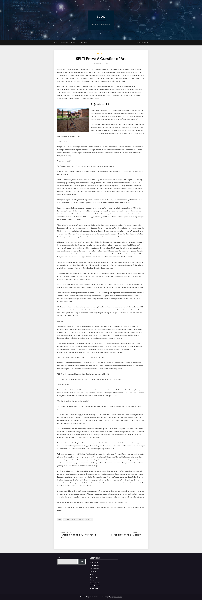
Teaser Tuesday (95, 583)
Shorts (101, 53)
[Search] (81, 561)
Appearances (94, 562)
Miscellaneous (94, 568)
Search (59, 557)
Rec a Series (94, 577)
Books (73, 43)
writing (89, 519)
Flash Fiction (83, 43)
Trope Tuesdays (95, 586)
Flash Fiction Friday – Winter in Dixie (78, 536)
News (91, 574)
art (59, 519)
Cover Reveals (94, 565)
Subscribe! (64, 43)
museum (65, 89)
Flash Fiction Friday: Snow (126, 535)
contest (67, 519)
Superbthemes (117, 597)
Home (56, 43)
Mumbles (93, 571)
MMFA (74, 519)
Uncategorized (94, 588)
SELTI (101, 75)
